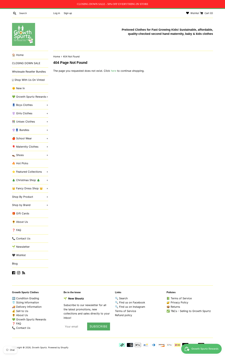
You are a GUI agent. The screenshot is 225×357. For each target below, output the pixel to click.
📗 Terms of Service (179, 298)
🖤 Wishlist (19, 255)
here (113, 70)
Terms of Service (125, 311)
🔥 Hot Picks (20, 163)
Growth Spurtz (39, 347)
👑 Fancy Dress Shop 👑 (30, 188)
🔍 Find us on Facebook (130, 302)
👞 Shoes (30, 155)
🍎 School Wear (30, 138)
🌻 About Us (20, 221)
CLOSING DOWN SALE (26, 63)
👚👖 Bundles (30, 130)
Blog (15, 263)
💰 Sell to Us (20, 311)
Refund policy (123, 315)
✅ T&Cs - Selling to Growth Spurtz (189, 311)
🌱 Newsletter (21, 246)
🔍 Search (121, 298)
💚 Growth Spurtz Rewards (30, 96)
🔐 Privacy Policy (177, 302)
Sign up (68, 13)
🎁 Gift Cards (20, 213)
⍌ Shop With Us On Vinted (28, 79)
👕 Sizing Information (25, 302)
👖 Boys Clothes (30, 105)
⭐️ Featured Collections (30, 171)
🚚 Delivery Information (27, 306)
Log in (56, 13)
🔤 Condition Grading (25, 298)
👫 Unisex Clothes (30, 121)
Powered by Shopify (58, 347)
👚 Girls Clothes (30, 113)
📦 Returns (173, 306)
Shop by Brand (30, 205)
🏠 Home (18, 55)
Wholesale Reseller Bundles (29, 71)
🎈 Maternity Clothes (30, 146)
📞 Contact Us (21, 238)
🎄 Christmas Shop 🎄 (30, 180)
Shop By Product (30, 196)
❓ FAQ (16, 230)
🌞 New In (18, 88)
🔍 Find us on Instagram (130, 306)
